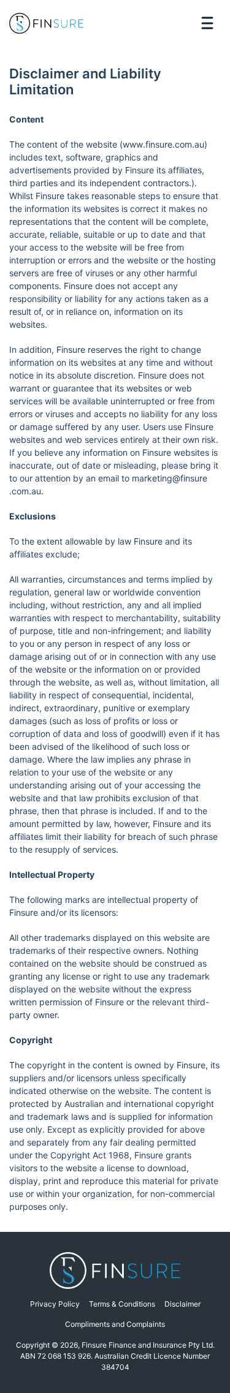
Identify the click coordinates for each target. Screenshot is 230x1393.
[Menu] (207, 23)
